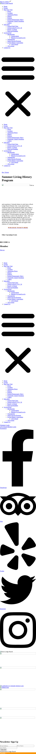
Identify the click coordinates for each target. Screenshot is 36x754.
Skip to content (4, 1)
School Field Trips (12, 26)
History (9, 16)
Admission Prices (12, 14)
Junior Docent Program (14, 41)
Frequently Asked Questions (15, 21)
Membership (11, 34)
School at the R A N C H (14, 28)
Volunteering (11, 39)
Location (10, 13)
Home (5, 6)
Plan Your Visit (8, 10)
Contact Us (7, 47)
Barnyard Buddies (12, 31)
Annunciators (15, 36)
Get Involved (7, 33)
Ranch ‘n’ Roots (12, 29)
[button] (18, 86)
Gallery (9, 23)
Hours (9, 11)
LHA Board (14, 44)
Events (6, 8)
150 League (10, 46)
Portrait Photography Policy (15, 19)
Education (7, 24)
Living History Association (15, 43)
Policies (9, 18)
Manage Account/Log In (18, 38)
